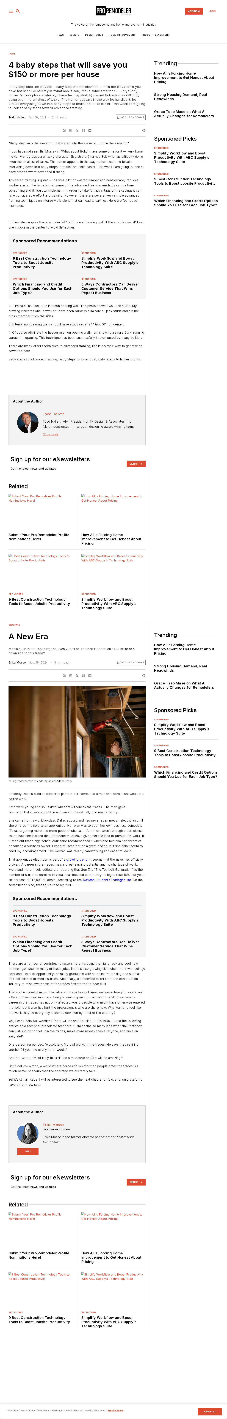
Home (12, 53)
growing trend (76, 859)
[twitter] (77, 130)
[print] (144, 130)
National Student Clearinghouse (107, 880)
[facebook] (64, 130)
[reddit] (83, 130)
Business (14, 625)
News (60, 35)
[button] (11, 11)
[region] (113, 1411)
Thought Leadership (155, 35)
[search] (18, 11)
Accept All (209, 1411)
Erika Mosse (17, 662)
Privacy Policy (115, 1410)
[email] (90, 130)
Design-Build (94, 35)
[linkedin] (71, 130)
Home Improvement (122, 35)
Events (74, 35)
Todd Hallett (17, 117)
